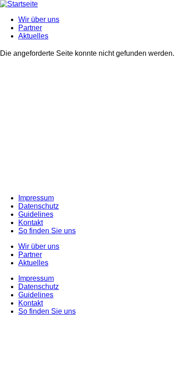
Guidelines (35, 214)
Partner (30, 28)
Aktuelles (33, 36)
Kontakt (30, 222)
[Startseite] (19, 4)
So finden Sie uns (47, 231)
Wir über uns (38, 19)
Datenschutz (38, 206)
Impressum (36, 198)
